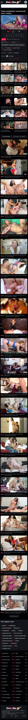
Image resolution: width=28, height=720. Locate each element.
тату (16, 646)
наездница (12, 625)
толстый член (18, 633)
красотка (5, 643)
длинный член (7, 633)
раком (4, 625)
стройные (14, 643)
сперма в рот (6, 648)
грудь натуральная (20, 635)
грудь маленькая (20, 638)
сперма (20, 630)
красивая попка (7, 638)
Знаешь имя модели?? (14, 58)
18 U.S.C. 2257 (17, 716)
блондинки (6, 630)
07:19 (18, 42)
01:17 (10, 42)
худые (13, 630)
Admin (3, 39)
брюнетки (17, 628)
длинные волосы (8, 640)
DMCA (11, 715)
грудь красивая (7, 635)
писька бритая (7, 628)
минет (17, 640)
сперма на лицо (7, 646)
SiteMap (24, 715)
